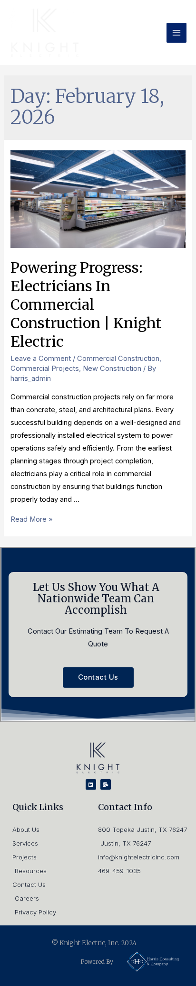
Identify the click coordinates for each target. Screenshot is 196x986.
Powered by (96, 961)
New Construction (112, 368)
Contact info (125, 807)
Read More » (31, 519)
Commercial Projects (44, 368)
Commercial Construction (118, 358)
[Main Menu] (176, 33)
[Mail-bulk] (105, 784)
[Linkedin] (91, 784)
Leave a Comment (40, 358)
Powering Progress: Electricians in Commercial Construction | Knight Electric (85, 304)
